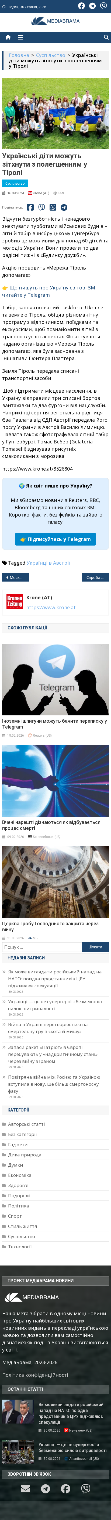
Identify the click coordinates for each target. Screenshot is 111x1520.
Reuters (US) (42, 735)
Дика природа (24, 1155)
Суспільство (15, 183)
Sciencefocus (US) (47, 837)
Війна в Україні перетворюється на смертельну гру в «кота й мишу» (48, 1027)
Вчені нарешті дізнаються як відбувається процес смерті (51, 825)
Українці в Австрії (48, 563)
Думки (15, 1165)
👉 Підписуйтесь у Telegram (55, 539)
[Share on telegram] (64, 207)
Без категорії (22, 1134)
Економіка (20, 1175)
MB (35, 938)
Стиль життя (22, 1226)
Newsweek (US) (80, 1430)
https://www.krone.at (51, 607)
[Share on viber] (41, 207)
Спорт (15, 1216)
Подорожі (19, 1195)
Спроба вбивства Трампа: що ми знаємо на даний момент (97, 577)
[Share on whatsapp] (53, 207)
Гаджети (18, 1144)
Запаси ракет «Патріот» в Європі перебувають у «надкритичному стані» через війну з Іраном (53, 1054)
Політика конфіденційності (35, 1375)
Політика (18, 1206)
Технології (20, 1246)
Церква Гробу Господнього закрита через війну (50, 926)
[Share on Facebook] (30, 207)
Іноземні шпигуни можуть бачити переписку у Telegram (54, 724)
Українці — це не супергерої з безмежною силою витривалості (55, 1005)
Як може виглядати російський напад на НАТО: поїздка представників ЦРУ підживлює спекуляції (55, 979)
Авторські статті (26, 1124)
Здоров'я (18, 1185)
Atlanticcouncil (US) (84, 1459)
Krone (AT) (41, 193)
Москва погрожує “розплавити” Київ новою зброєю (19, 577)
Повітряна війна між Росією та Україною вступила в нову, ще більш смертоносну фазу (54, 1084)
